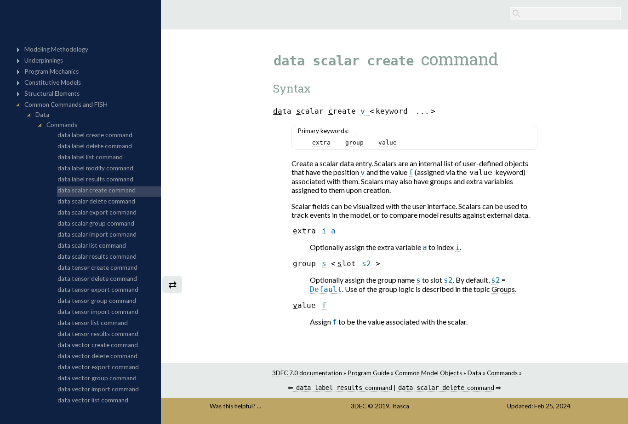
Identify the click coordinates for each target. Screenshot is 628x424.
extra (321, 142)
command (344, 387)
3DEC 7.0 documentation (307, 373)
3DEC (358, 406)
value (387, 142)
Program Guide (368, 373)
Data (474, 373)
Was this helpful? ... (235, 406)
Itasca (400, 406)
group (354, 142)
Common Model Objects (428, 373)
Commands (502, 373)
